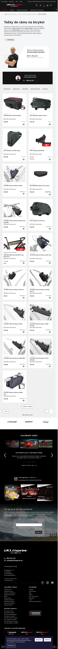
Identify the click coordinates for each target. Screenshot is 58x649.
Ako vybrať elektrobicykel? (10, 614)
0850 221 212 (30, 80)
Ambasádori (32, 598)
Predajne (31, 589)
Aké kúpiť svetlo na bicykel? (10, 617)
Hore (6, 411)
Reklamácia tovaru (8, 591)
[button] (22, 426)
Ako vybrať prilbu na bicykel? (11, 621)
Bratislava (11, 1)
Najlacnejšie (16, 89)
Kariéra (30, 594)
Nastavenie (11, 645)
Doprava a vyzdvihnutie (9, 593)
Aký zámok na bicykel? (9, 616)
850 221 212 (11, 558)
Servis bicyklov (32, 591)
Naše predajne (4, 1)
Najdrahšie (25, 89)
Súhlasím (47, 639)
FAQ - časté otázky (33, 596)
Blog (30, 593)
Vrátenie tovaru (7, 589)
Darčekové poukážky (9, 601)
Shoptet (54, 646)
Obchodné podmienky (9, 594)
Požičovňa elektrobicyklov (35, 601)
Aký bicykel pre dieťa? (9, 612)
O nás (30, 599)
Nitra (17, 1)
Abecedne (45, 89)
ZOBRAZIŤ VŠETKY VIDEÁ (28, 465)
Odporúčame (7, 89)
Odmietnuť (39, 639)
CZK (44, 6)
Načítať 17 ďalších (27, 406)
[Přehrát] (12, 443)
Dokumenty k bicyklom (9, 603)
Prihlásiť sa (38, 532)
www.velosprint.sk (8, 580)
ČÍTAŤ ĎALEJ (10, 39)
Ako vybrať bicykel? (9, 611)
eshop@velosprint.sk (15, 560)
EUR (44, 4)
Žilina (21, 1)
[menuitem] (4, 10)
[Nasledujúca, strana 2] (47, 411)
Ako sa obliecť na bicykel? (10, 619)
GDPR (5, 596)
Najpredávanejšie (35, 89)
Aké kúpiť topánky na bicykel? (11, 622)
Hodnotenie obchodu (9, 599)
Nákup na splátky (8, 604)
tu (24, 642)
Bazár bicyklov (7, 598)
